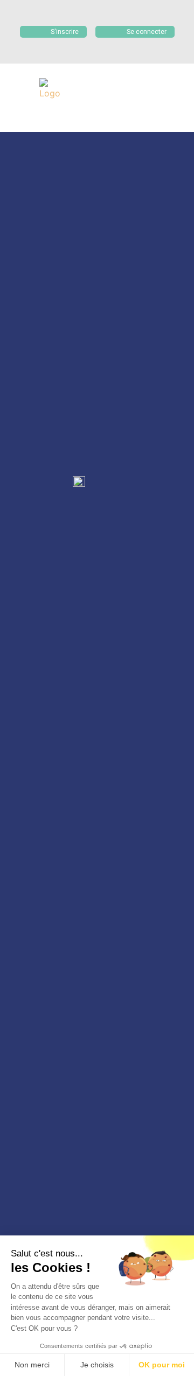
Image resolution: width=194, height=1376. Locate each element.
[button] (89, 114)
